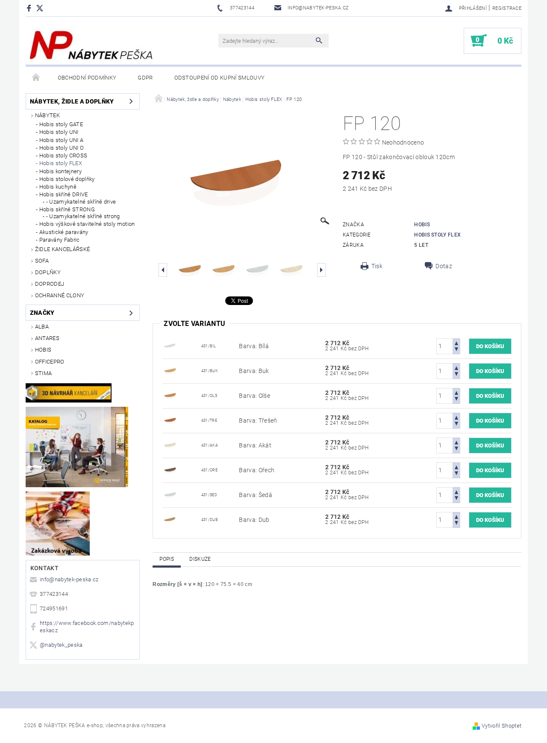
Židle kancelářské (62, 249)
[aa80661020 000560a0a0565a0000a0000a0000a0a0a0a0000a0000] (170, 519)
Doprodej (50, 284)
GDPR (145, 77)
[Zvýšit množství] (456, 342)
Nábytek (47, 115)
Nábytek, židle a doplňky (72, 101)
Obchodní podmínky (87, 77)
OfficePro (50, 361)
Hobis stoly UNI (59, 132)
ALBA (42, 326)
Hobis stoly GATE (61, 124)
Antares (47, 338)
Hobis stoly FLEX (60, 163)
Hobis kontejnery (60, 171)
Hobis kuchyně (57, 187)
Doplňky (48, 272)
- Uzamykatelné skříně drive (81, 201)
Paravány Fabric (59, 240)
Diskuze (200, 559)
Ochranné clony (59, 295)
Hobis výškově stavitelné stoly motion (87, 224)
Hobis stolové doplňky (67, 179)
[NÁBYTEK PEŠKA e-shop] (91, 45)
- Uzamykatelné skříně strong (83, 216)
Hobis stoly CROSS (63, 155)
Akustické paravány (63, 232)
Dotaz (443, 266)
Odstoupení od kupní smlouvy (219, 77)
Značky (42, 312)
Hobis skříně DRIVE (63, 194)
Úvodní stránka (36, 78)
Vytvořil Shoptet (501, 725)
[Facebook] (30, 8)
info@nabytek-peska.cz (69, 579)
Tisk (376, 266)
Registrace (506, 8)
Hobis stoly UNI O (61, 148)
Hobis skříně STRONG (67, 209)
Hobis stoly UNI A (61, 140)
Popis (166, 559)
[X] (44, 8)
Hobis (43, 349)
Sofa (42, 261)
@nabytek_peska (61, 645)
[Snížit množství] (456, 350)
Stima (43, 373)
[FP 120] (170, 345)
